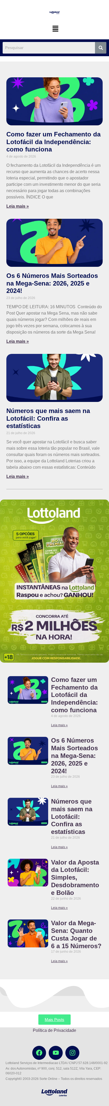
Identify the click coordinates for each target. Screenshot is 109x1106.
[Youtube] (56, 1053)
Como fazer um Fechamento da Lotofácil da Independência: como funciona (53, 142)
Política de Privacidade (54, 1030)
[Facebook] (39, 1053)
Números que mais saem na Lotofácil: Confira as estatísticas (48, 418)
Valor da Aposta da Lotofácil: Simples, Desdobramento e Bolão (75, 877)
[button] (55, 28)
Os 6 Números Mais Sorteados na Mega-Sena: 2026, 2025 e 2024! (52, 283)
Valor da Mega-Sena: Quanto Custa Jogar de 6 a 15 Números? (76, 934)
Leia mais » (17, 206)
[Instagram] (72, 1053)
